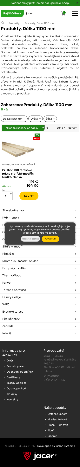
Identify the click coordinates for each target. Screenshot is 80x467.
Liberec (52, 436)
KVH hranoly (10, 217)
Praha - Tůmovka (58, 425)
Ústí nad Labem (57, 414)
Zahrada (8, 326)
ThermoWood (11, 275)
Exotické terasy (12, 311)
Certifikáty (13, 377)
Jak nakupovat (16, 366)
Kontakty (12, 399)
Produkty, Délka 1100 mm (39, 23)
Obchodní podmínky (20, 371)
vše (5, 109)
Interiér (7, 333)
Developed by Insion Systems (56, 446)
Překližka (8, 253)
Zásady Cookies (16, 383)
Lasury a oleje (11, 297)
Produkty (14, 23)
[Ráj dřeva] (2, 23)
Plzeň (51, 430)
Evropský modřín (14, 268)
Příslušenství (11, 319)
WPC (5, 304)
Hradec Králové (57, 419)
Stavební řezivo (13, 210)
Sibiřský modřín (13, 246)
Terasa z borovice (14, 290)
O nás (10, 360)
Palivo (6, 282)
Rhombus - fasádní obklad (20, 261)
